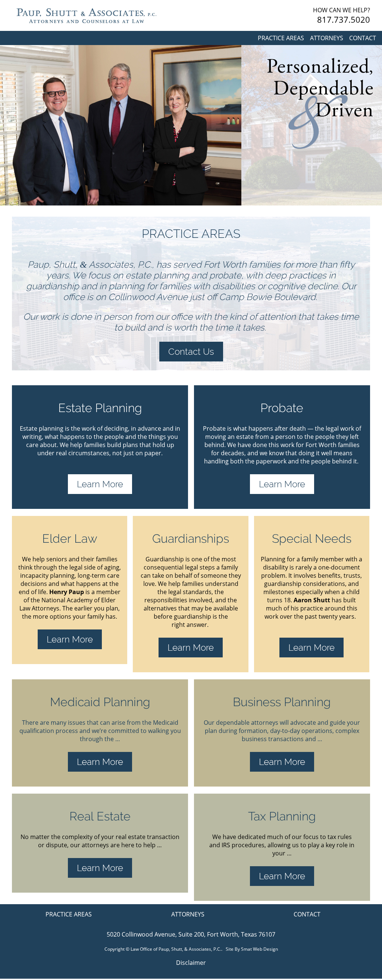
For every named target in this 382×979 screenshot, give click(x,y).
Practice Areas (281, 38)
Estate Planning (100, 408)
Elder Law (69, 538)
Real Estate (100, 816)
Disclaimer (191, 963)
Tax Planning (282, 816)
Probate (281, 408)
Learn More (100, 484)
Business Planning (282, 702)
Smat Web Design (259, 949)
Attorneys (326, 38)
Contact (362, 38)
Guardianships (190, 538)
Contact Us (191, 351)
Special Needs (311, 538)
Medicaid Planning (100, 702)
